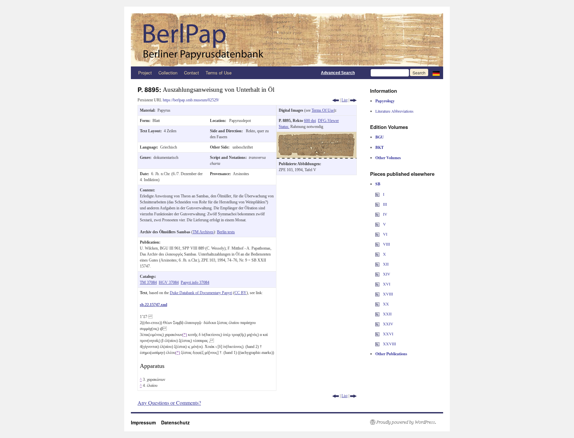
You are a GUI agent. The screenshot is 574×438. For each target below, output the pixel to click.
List (344, 100)
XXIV (387, 323)
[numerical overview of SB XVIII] (377, 293)
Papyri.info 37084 (195, 282)
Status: (284, 126)
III (384, 204)
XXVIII (389, 343)
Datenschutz (175, 422)
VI (384, 234)
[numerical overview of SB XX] (377, 303)
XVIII (387, 293)
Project (145, 72)
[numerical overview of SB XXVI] (377, 333)
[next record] (353, 100)
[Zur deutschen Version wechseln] (436, 72)
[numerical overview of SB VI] (377, 234)
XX (385, 303)
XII (385, 264)
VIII (386, 244)
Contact (191, 72)
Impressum (146, 422)
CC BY (240, 292)
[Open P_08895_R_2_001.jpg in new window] (316, 135)
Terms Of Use (323, 110)
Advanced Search (338, 72)
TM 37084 (148, 282)
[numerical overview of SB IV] (377, 214)
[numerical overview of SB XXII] (377, 313)
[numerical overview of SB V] (377, 224)
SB (377, 184)
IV (384, 214)
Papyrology (385, 101)
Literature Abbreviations (394, 111)
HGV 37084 (169, 282)
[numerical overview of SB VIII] (377, 244)
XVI (386, 283)
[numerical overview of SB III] (377, 204)
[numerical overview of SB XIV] (377, 273)
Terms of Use (219, 72)
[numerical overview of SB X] (377, 254)
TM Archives (203, 232)
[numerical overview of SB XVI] (377, 283)
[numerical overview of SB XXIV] (377, 323)
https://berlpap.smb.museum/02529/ (191, 100)
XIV (386, 273)
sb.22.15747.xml (153, 304)
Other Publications (391, 354)
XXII (387, 313)
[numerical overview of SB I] (377, 194)
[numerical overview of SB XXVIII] (377, 343)
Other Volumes (388, 158)
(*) (184, 334)
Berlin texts (226, 232)
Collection (167, 72)
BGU (379, 137)
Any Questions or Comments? (169, 402)
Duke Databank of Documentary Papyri (201, 292)
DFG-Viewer (328, 120)
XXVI (387, 333)
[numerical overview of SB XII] (377, 264)
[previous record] (335, 100)
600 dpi (310, 120)
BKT (379, 147)
